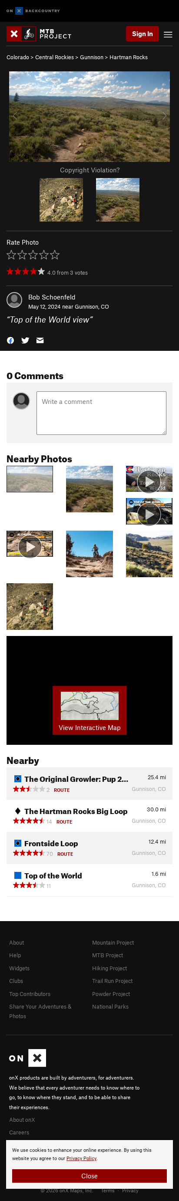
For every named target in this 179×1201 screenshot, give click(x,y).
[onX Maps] (27, 1064)
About (16, 942)
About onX (22, 1119)
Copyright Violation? (89, 170)
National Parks (110, 1006)
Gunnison (91, 57)
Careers (19, 1132)
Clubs (16, 980)
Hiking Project (109, 968)
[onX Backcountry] (33, 11)
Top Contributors (29, 993)
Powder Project (111, 993)
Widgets (19, 968)
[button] (10, 340)
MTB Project (107, 955)
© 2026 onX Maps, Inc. (66, 1190)
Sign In (142, 33)
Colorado (18, 57)
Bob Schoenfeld (52, 297)
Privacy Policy (81, 1158)
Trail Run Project (112, 980)
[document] (89, 1164)
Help (15, 955)
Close (89, 1176)
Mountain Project (113, 942)
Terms (108, 1190)
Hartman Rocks (128, 57)
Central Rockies (54, 57)
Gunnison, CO (92, 306)
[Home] (43, 33)
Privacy (130, 1190)
